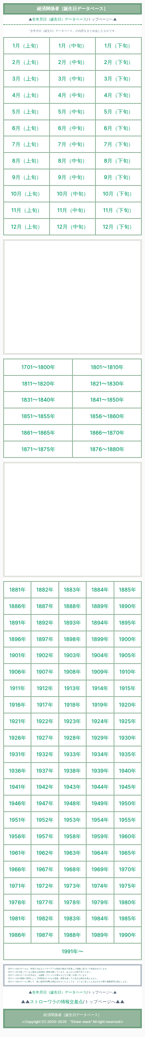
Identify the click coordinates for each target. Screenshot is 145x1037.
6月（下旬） (118, 128)
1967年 (45, 869)
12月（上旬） (27, 226)
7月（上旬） (26, 144)
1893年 (72, 622)
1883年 (72, 589)
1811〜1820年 (38, 383)
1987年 (45, 935)
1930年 (127, 737)
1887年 (45, 606)
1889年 (100, 606)
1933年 (72, 754)
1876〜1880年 (107, 449)
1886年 (17, 606)
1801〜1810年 (107, 367)
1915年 (127, 688)
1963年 (72, 852)
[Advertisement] (72, 297)
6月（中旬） (72, 128)
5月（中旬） (72, 111)
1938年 (72, 770)
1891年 (17, 622)
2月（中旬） (72, 62)
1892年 (45, 622)
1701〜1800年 (38, 367)
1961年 (17, 852)
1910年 (127, 671)
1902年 (45, 655)
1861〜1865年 (38, 432)
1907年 (45, 671)
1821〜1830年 (107, 383)
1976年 (17, 902)
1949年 (100, 803)
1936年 (17, 770)
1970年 (127, 869)
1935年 (127, 754)
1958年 (72, 836)
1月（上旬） (26, 45)
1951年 (17, 819)
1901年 (17, 655)
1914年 (100, 688)
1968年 (72, 869)
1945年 (127, 786)
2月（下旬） (118, 62)
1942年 (45, 786)
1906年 (17, 671)
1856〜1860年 (107, 416)
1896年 (17, 639)
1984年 (100, 918)
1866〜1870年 (107, 432)
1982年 (45, 918)
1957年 (45, 836)
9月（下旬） (118, 177)
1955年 (127, 819)
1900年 (127, 639)
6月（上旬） (26, 128)
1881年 (17, 589)
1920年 (127, 704)
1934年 (100, 754)
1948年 (72, 803)
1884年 (100, 589)
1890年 (127, 606)
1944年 (100, 786)
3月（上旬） (26, 78)
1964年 (100, 852)
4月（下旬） (118, 95)
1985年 (127, 918)
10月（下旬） (119, 193)
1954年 (100, 819)
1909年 (100, 671)
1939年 (100, 770)
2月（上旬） (26, 62)
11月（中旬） (72, 210)
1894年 (100, 622)
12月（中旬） (73, 226)
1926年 (17, 737)
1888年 (72, 606)
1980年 (127, 902)
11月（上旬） (26, 210)
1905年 (127, 655)
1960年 (127, 836)
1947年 (45, 803)
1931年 (17, 754)
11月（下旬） (118, 210)
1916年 (17, 704)
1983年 (72, 918)
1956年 (17, 836)
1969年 (100, 869)
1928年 (72, 737)
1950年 (127, 803)
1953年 (72, 819)
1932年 (45, 754)
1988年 (72, 935)
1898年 (72, 639)
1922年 (45, 721)
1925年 (127, 721)
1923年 (72, 721)
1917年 (45, 704)
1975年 (127, 885)
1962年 (45, 852)
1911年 (17, 688)
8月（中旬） (72, 160)
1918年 (72, 704)
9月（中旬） (72, 177)
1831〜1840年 (38, 399)
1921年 (17, 721)
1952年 (45, 819)
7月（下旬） (118, 144)
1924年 (100, 721)
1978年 (72, 902)
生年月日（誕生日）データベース (59, 19)
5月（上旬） (26, 111)
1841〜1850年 (107, 399)
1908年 (72, 671)
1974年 (99, 885)
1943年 (72, 786)
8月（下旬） (118, 160)
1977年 (45, 902)
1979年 (100, 902)
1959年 (100, 836)
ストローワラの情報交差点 (56, 1001)
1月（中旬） (72, 45)
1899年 (100, 639)
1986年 (17, 935)
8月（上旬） (26, 160)
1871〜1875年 (38, 449)
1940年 (127, 770)
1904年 (100, 655)
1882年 (45, 589)
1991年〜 (72, 951)
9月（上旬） (26, 177)
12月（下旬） (119, 226)
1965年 (127, 852)
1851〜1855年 (38, 416)
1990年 (127, 935)
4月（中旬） (72, 95)
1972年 (45, 885)
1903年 (72, 655)
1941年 (17, 786)
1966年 (17, 869)
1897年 (45, 639)
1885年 (127, 589)
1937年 (45, 770)
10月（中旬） (73, 193)
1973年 (72, 885)
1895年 (127, 622)
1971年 (17, 885)
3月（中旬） (72, 78)
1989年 (100, 935)
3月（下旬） (118, 78)
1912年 (45, 688)
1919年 (100, 704)
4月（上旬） (26, 95)
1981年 (17, 918)
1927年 (45, 737)
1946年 (17, 803)
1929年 (100, 737)
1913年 (72, 688)
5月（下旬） (118, 111)
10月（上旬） (27, 193)
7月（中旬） (72, 144)
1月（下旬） (118, 45)
